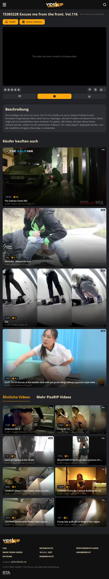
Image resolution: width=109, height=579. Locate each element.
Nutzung (7, 556)
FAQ (5, 548)
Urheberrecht (83, 552)
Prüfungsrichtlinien (87, 548)
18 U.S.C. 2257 (45, 552)
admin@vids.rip (18, 561)
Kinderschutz (46, 556)
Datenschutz (46, 548)
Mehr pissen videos (12, 552)
